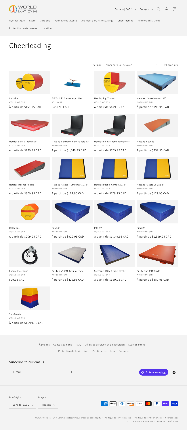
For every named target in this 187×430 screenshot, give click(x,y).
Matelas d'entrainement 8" (23, 141)
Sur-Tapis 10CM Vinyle (148, 271)
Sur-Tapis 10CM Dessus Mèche (110, 271)
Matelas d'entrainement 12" (151, 98)
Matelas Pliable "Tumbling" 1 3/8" (70, 184)
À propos (44, 344)
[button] (158, 9)
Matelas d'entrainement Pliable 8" (112, 141)
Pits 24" (98, 228)
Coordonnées (171, 417)
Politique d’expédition (167, 421)
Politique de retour (103, 351)
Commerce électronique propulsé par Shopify (79, 417)
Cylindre (13, 98)
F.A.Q (78, 344)
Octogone (14, 228)
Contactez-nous (62, 344)
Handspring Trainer (104, 98)
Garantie (124, 351)
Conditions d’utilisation (141, 421)
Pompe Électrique (18, 271)
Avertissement (136, 344)
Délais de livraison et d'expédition (105, 344)
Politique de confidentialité (117, 417)
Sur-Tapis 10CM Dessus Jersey (67, 271)
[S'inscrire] (71, 372)
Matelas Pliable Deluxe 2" (150, 184)
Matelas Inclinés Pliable (21, 184)
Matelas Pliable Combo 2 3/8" (110, 184)
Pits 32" (141, 228)
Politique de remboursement (148, 417)
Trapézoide (15, 314)
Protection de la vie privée (73, 351)
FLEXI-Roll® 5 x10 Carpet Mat (67, 98)
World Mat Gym (50, 417)
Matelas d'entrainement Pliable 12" (70, 141)
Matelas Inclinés (145, 141)
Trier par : (96, 65)
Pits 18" (56, 228)
